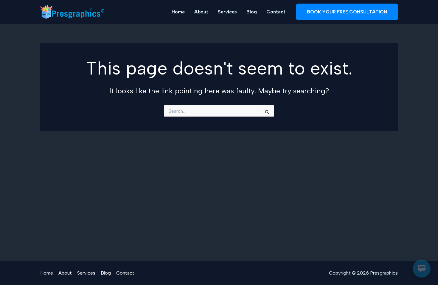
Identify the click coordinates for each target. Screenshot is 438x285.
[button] (347, 12)
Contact (275, 12)
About (201, 12)
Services (227, 12)
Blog (251, 12)
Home (178, 12)
